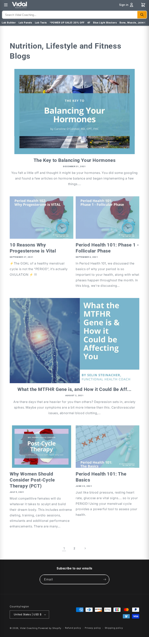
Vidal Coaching (29, 628)
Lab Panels (25, 22)
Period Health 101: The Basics (101, 477)
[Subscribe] (104, 579)
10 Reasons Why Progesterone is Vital (33, 248)
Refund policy (73, 628)
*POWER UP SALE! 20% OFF (67, 22)
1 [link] (64, 548)
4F (88, 22)
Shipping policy (114, 628)
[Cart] (143, 5)
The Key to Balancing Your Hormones (74, 160)
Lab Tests (41, 22)
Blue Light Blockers (105, 22)
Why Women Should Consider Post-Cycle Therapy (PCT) (32, 480)
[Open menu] (6, 5)
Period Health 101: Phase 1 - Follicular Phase (107, 248)
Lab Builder (9, 22)
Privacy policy (93, 628)
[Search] (142, 14)
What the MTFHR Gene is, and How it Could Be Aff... (74, 389)
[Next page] (85, 548)
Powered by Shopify (49, 628)
